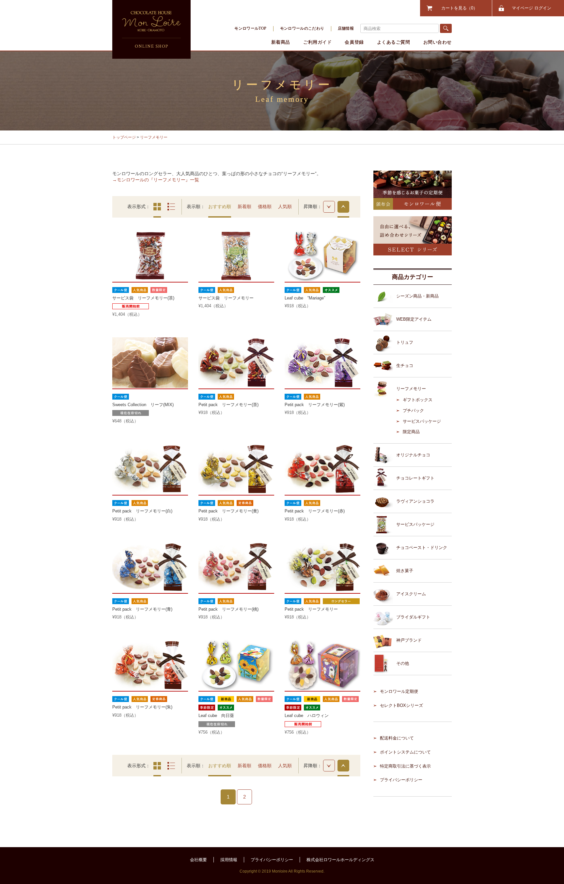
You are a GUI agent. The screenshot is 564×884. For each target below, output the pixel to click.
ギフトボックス (417, 399)
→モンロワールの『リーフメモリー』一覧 (155, 179)
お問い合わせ (437, 42)
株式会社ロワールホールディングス (340, 859)
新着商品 (280, 42)
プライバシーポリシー (401, 779)
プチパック (413, 410)
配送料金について (397, 738)
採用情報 (228, 859)
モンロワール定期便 (399, 691)
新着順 (244, 206)
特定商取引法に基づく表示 (405, 766)
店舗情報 (346, 28)
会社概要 (198, 859)
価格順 (265, 206)
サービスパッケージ (422, 421)
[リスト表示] (171, 207)
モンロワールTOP (250, 28)
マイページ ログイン (531, 8)
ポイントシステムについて (405, 752)
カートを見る (457, 8)
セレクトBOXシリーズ (401, 705)
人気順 (285, 206)
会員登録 (354, 42)
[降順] (329, 207)
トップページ (124, 137)
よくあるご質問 (393, 42)
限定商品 (411, 431)
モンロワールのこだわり (302, 28)
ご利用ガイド (317, 42)
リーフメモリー (153, 137)
